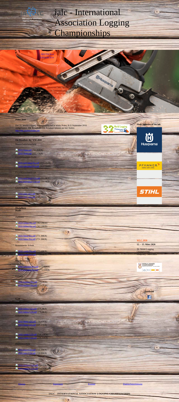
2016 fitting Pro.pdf (27, 236)
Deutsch (46, 54)
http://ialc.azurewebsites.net (27, 130)
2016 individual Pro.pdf (28, 163)
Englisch (46, 57)
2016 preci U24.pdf (27, 350)
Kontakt (91, 384)
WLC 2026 (142, 240)
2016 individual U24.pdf (29, 178)
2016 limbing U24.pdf (28, 365)
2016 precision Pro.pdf (28, 266)
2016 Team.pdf (25, 150)
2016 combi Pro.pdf (27, 251)
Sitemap (21, 384)
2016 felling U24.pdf (27, 309)
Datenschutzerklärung (132, 384)
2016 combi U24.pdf (27, 334)
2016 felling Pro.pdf (27, 223)
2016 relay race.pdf (26, 194)
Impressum (58, 384)
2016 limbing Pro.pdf (27, 282)
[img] (31, 14)
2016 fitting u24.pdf (27, 321)
